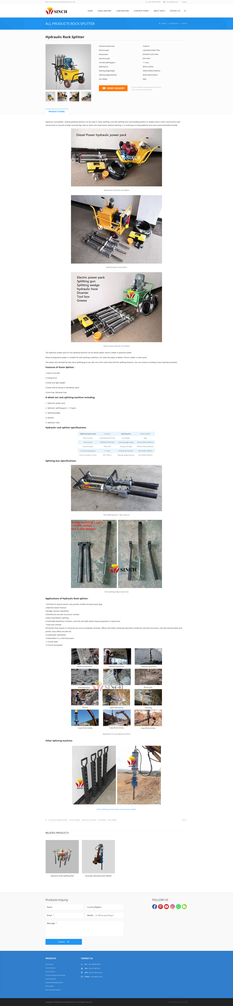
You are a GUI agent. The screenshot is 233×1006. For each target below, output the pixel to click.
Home (90, 11)
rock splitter (102, 820)
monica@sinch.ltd (172, 2)
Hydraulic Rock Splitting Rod (62, 876)
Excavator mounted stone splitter (124, 809)
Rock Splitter (83, 23)
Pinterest (160, 906)
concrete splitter (74, 820)
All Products (58, 23)
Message (51, 923)
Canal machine (104, 11)
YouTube (166, 906)
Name (49, 907)
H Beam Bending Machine (54, 982)
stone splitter (112, 820)
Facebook (154, 906)
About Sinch (159, 11)
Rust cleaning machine (53, 990)
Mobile (90, 915)
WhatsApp (178, 906)
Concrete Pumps (141, 11)
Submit (61, 942)
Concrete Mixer (51, 979)
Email (49, 915)
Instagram (172, 906)
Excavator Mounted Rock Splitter (98, 876)
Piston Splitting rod (104, 809)
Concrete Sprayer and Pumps (55, 975)
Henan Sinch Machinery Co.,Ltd (68, 1002)
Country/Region (94, 907)
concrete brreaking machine (57, 820)
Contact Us (175, 11)
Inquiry (184, 2)
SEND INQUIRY (116, 88)
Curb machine (122, 11)
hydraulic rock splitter (89, 820)
